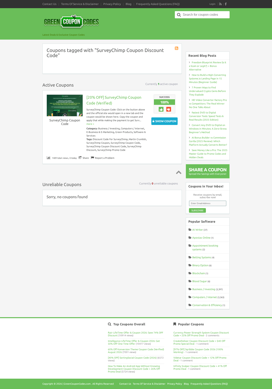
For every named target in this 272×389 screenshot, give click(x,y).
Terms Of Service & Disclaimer (80, 4)
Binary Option (200, 265)
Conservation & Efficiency (207, 305)
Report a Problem (104, 158)
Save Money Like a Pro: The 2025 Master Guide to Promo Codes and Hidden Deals (208, 154)
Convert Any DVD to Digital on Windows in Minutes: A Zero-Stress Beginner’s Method (208, 129)
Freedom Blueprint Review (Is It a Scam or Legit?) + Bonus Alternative (207, 66)
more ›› (90, 124)
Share (86, 158)
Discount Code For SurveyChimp (110, 139)
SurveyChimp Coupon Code (64, 122)
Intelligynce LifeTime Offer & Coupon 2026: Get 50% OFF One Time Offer (134, 342)
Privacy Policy (112, 4)
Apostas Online (201, 237)
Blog (128, 4)
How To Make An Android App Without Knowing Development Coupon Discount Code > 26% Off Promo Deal (134, 369)
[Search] (179, 14)
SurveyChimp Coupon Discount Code (106, 146)
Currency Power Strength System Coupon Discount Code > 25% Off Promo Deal (201, 334)
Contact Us (49, 4)
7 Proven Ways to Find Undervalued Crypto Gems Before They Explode (207, 91)
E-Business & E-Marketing (100, 132)
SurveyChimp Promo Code (111, 150)
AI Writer (197, 229)
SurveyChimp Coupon (98, 142)
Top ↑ (178, 172)
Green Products (123, 132)
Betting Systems (201, 257)
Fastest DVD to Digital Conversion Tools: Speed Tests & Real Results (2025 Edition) (206, 116)
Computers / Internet (132, 128)
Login (212, 4)
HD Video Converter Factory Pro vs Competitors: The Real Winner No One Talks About (208, 103)
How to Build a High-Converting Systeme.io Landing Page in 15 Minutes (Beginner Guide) (207, 78)
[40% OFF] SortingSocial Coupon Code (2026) (132, 357)
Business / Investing (109, 128)
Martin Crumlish (137, 139)
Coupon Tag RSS (177, 49)
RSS (220, 4)
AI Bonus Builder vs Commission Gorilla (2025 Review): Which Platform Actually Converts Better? (208, 141)
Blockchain (198, 273)
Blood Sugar (199, 281)
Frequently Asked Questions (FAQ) (158, 4)
